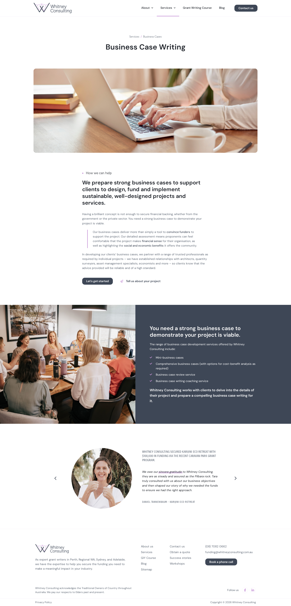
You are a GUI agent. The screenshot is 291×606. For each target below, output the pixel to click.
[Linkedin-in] (253, 590)
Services (134, 36)
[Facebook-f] (245, 590)
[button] (140, 281)
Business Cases (152, 36)
